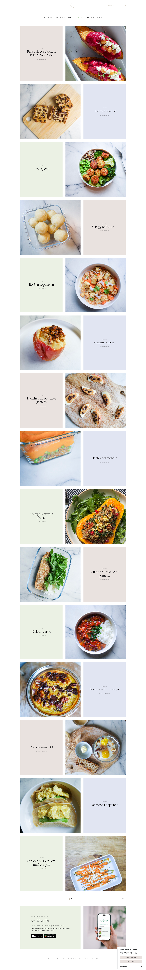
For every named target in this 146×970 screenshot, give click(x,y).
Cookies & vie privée (91, 958)
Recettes (80, 17)
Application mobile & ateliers (65, 17)
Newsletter (90, 17)
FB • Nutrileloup (60, 958)
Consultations (47, 17)
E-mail (50, 958)
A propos (100, 17)
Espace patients (25, 5)
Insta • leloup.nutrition (75, 958)
